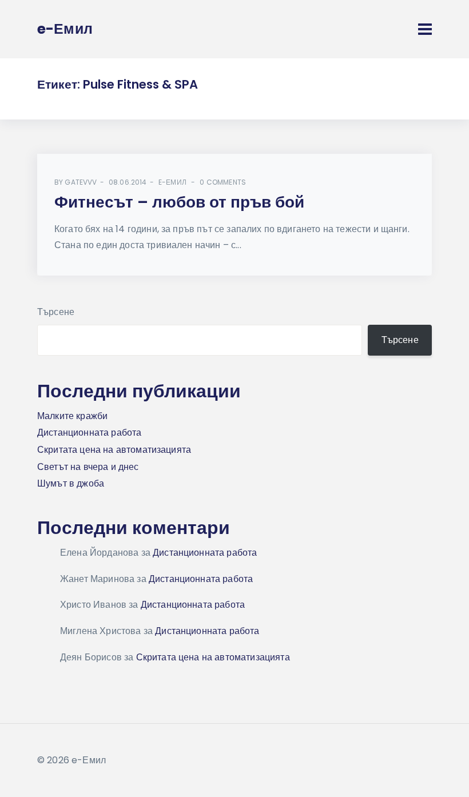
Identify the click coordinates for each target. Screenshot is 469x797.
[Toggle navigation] (425, 29)
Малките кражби (72, 416)
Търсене (55, 311)
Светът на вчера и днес (88, 466)
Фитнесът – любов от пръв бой (179, 202)
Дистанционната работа (89, 432)
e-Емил (172, 182)
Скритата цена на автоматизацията (114, 449)
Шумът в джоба (70, 483)
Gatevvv (81, 182)
